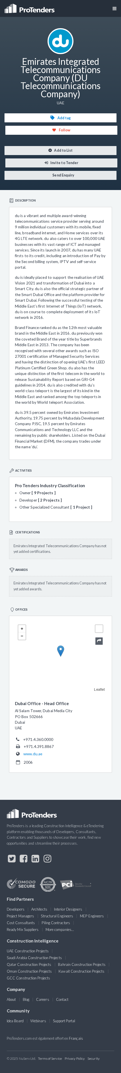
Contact (62, 999)
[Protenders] (30, 6)
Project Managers (20, 916)
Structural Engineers (57, 916)
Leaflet (99, 689)
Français (76, 1038)
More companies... (60, 929)
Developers (15, 909)
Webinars (38, 1021)
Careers (42, 999)
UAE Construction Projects (28, 951)
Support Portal (64, 1021)
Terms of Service (50, 1058)
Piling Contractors (56, 922)
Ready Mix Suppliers (23, 929)
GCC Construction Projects (28, 978)
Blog (26, 999)
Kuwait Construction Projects (81, 971)
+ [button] (22, 628)
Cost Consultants (21, 922)
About (11, 999)
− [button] (22, 636)
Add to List (63, 150)
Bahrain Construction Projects (81, 964)
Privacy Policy (75, 1058)
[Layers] (99, 628)
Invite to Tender (64, 163)
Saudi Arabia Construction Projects (34, 957)
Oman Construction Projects (29, 971)
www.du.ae (32, 754)
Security (94, 1058)
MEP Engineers (92, 916)
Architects (39, 909)
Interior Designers (68, 909)
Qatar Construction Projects (29, 964)
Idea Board (15, 1021)
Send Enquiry (63, 175)
